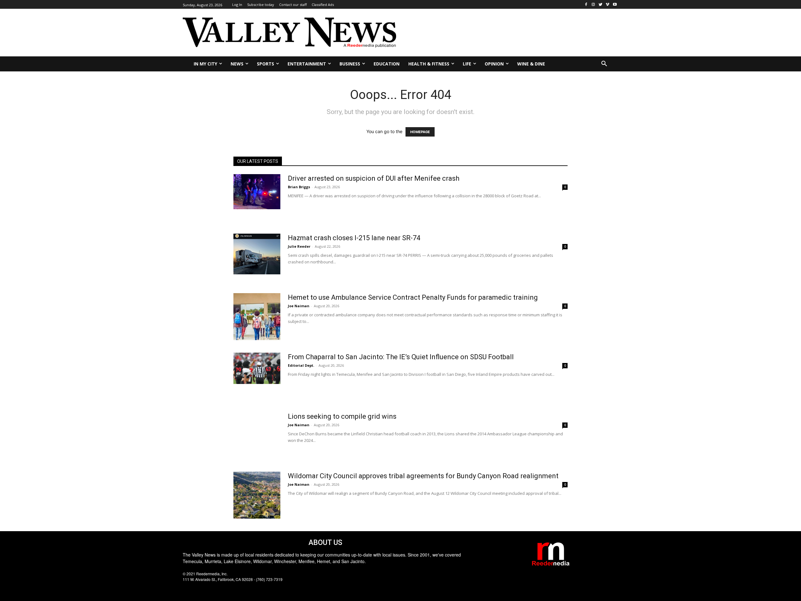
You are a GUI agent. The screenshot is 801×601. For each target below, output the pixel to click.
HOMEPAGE (420, 132)
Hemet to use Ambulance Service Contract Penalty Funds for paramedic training (413, 297)
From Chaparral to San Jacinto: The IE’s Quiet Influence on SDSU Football (401, 357)
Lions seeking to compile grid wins (342, 416)
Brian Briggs (299, 186)
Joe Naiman (298, 305)
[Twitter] (600, 4)
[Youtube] (614, 4)
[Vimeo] (607, 4)
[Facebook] (586, 4)
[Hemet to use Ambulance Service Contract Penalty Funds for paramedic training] (256, 316)
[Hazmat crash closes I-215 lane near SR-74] (256, 254)
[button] (604, 63)
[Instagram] (593, 4)
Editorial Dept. (301, 365)
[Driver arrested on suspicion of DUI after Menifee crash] (256, 192)
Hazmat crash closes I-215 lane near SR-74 (354, 238)
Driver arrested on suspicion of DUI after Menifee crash (373, 178)
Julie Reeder (299, 246)
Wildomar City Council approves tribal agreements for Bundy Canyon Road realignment (423, 476)
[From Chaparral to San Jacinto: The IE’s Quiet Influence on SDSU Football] (256, 368)
